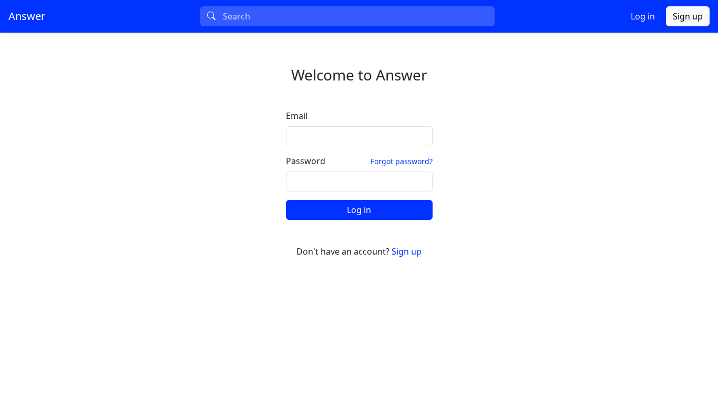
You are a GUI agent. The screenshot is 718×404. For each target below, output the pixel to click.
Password (305, 161)
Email (296, 116)
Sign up (688, 16)
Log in (643, 16)
